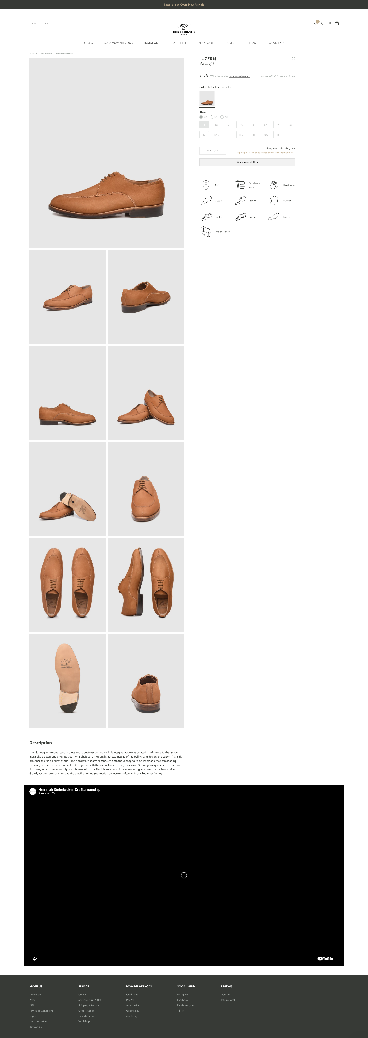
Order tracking (86, 1010)
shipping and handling (239, 75)
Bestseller (151, 44)
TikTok (180, 1010)
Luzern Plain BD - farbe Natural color (55, 53)
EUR (34, 23)
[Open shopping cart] (337, 23)
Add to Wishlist (293, 58)
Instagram (182, 994)
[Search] (323, 23)
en (46, 23)
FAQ (31, 1005)
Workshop (276, 44)
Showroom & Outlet (89, 1000)
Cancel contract (86, 1016)
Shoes (88, 44)
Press (32, 1000)
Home (32, 53)
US (215, 117)
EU (226, 117)
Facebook (182, 1000)
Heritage (251, 44)
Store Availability (247, 162)
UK (205, 117)
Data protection (38, 1021)
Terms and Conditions (41, 1010)
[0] (315, 23)
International (228, 1000)
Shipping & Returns (88, 1005)
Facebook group (186, 1005)
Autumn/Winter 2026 (118, 44)
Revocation (35, 1026)
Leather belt (179, 44)
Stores (229, 44)
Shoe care (206, 44)
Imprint (33, 1016)
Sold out (212, 150)
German (225, 994)
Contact (82, 994)
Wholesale (35, 994)
